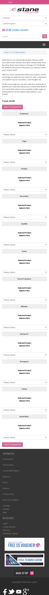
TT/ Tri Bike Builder (17, 52)
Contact (6, 509)
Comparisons (8, 459)
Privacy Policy (8, 494)
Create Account (9, 527)
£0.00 (8, 30)
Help (5, 512)
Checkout (24, 30)
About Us (6, 476)
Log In (10, 2)
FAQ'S (5, 482)
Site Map (6, 505)
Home (6, 52)
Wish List (6, 530)
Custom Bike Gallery (11, 470)
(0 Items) (15, 30)
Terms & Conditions (11, 500)
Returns (6, 488)
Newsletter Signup (10, 533)
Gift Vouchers (8, 465)
